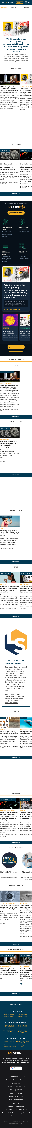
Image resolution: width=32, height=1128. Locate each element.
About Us (16, 1083)
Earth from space (23, 1014)
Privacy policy (16, 1090)
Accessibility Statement (16, 1076)
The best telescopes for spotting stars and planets (9, 1045)
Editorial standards (16, 1106)
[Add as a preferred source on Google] (16, 1068)
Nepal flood (14, 7)
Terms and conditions (16, 1086)
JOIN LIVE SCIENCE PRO (16, 213)
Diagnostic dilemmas (9, 1016)
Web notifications (16, 1100)
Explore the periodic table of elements (9, 1030)
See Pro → (19, 2)
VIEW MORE (15, 193)
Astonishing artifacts (22, 1016)
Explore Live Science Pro (16, 351)
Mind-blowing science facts (23, 1045)
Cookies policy (16, 1093)
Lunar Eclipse (26, 7)
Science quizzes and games (9, 1042)
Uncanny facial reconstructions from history (22, 1031)
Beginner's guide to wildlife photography (22, 1042)
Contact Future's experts (16, 1080)
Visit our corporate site (21, 1063)
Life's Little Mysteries (9, 1014)
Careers (16, 1103)
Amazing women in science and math (22, 1026)
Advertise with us (16, 1096)
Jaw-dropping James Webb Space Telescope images (9, 1027)
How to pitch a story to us (16, 1109)
